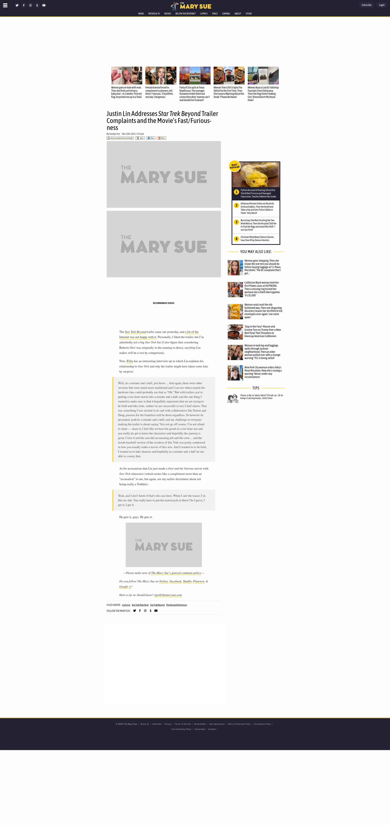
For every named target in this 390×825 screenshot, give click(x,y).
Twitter (163, 581)
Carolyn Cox (114, 133)
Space (215, 13)
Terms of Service (183, 724)
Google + (125, 586)
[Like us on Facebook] (24, 7)
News (141, 13)
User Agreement (217, 724)
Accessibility (200, 724)
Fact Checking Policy (181, 729)
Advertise (156, 724)
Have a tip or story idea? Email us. (258, 395)
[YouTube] (44, 7)
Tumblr (187, 581)
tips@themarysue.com (168, 595)
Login (382, 5)
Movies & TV (154, 13)
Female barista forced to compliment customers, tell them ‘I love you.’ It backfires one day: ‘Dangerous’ (159, 92)
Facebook (175, 581)
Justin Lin (126, 605)
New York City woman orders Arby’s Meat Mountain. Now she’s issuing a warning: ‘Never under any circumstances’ (263, 372)
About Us (144, 724)
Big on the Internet (186, 13)
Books (167, 13)
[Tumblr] (37, 7)
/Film (129, 361)
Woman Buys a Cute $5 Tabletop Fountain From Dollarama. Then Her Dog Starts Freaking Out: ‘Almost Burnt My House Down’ (263, 94)
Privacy (168, 724)
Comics (203, 13)
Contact (212, 729)
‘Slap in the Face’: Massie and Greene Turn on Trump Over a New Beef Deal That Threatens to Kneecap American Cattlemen (263, 331)
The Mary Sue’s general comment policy (176, 573)
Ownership (200, 729)
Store (249, 13)
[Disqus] (164, 663)
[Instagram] (30, 7)
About (238, 13)
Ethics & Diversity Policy (239, 724)
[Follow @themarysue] (17, 7)
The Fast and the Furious (176, 605)
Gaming (226, 13)
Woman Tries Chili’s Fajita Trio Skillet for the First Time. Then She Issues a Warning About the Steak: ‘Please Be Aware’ (229, 92)
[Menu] (5, 5)
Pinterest (198, 581)
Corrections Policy (262, 724)
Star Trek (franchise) (140, 605)
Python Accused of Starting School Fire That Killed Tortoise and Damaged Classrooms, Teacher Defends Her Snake (258, 193)
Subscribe (367, 5)
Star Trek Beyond (135, 332)
